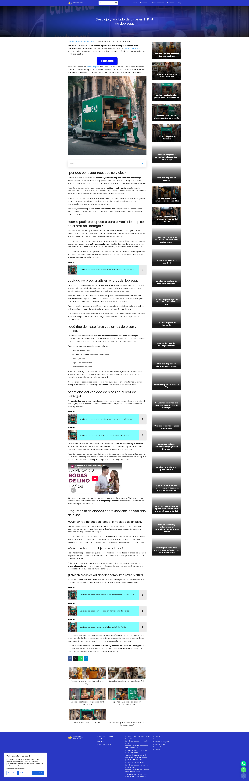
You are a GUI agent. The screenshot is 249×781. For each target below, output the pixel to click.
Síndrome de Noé (159, 744)
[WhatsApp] (80, 658)
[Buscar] (116, 2)
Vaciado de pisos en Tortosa (135, 762)
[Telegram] (86, 658)
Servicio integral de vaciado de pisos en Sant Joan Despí (136, 759)
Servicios (143, 3)
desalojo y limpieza (132, 48)
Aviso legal (101, 739)
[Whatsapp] (243, 770)
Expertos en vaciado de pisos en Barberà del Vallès (136, 751)
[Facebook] (70, 658)
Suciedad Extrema (159, 747)
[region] (25, 765)
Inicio (135, 3)
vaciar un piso (93, 67)
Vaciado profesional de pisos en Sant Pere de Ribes (136, 747)
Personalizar (12, 773)
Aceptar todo (38, 773)
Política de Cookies (104, 744)
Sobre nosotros (158, 3)
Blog (179, 3)
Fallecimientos (158, 736)
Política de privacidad (105, 736)
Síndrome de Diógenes (161, 742)
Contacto (171, 3)
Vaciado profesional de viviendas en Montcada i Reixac (137, 771)
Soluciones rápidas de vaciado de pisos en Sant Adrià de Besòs (137, 775)
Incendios (156, 739)
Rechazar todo (25, 773)
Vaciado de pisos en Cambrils (135, 755)
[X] (75, 658)
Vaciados (156, 749)
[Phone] (243, 763)
